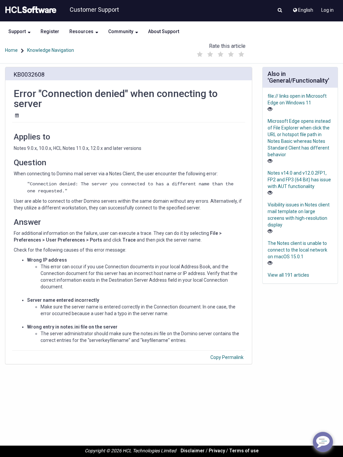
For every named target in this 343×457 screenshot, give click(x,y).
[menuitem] (302, 8)
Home (11, 50)
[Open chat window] (323, 442)
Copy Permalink (227, 357)
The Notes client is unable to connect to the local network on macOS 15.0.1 (297, 250)
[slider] (221, 53)
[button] (280, 10)
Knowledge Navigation (50, 50)
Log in (327, 10)
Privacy (217, 450)
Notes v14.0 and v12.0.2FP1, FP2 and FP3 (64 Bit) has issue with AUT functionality (299, 179)
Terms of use (244, 450)
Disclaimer (193, 450)
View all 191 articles (288, 275)
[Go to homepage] (29, 10)
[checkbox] (200, 55)
